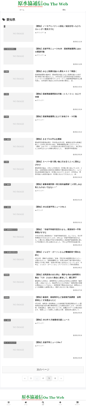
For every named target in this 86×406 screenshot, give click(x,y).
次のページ (43, 369)
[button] (79, 328)
